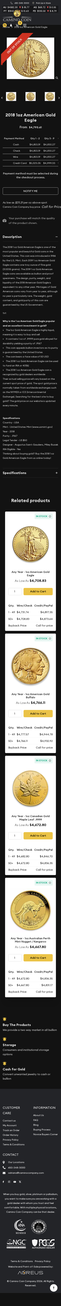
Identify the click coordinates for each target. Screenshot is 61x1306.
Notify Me (30, 191)
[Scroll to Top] (53, 1287)
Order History (10, 1134)
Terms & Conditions (14, 1144)
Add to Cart (38, 591)
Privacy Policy (10, 1139)
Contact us (9, 1120)
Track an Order (11, 1130)
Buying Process (41, 1129)
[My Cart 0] (17, 25)
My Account (10, 1125)
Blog (35, 1124)
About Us (38, 1115)
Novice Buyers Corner (45, 1134)
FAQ (35, 1120)
